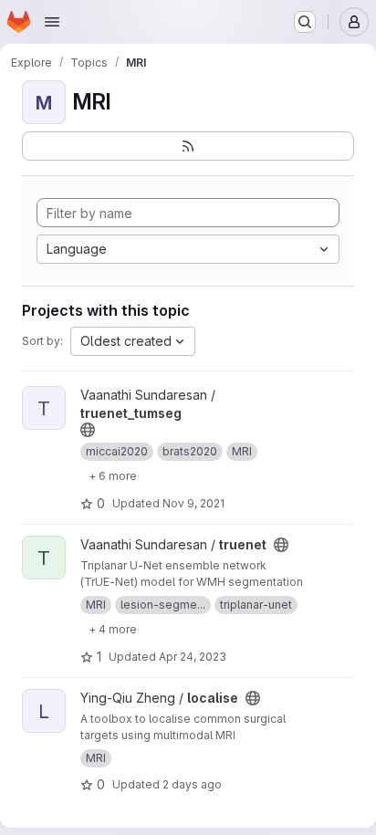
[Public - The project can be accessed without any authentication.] (87, 430)
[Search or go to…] (305, 22)
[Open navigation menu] (52, 22)
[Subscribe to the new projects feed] (188, 146)
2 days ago (192, 784)
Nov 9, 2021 (193, 503)
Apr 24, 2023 (192, 656)
